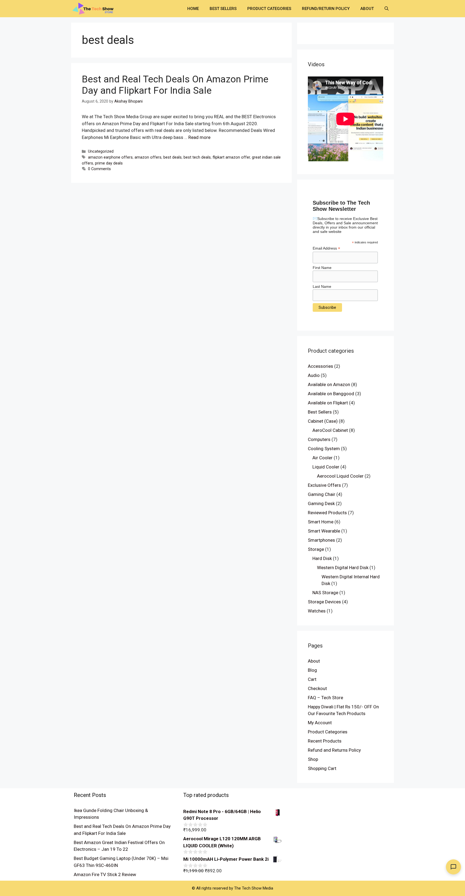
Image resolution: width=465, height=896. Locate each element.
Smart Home (320, 521)
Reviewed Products (327, 512)
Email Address (326, 248)
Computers (319, 439)
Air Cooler (322, 457)
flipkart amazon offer (231, 157)
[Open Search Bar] (386, 9)
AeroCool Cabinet (330, 430)
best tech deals (197, 157)
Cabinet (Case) (323, 421)
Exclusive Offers (324, 485)
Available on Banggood (331, 393)
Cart (312, 679)
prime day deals (109, 163)
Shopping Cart (322, 768)
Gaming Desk (321, 503)
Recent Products (324, 741)
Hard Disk (322, 558)
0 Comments (99, 169)
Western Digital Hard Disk (342, 567)
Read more (199, 137)
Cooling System (324, 448)
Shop (313, 759)
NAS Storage (325, 592)
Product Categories (269, 8)
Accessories (320, 366)
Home (193, 8)
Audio (314, 375)
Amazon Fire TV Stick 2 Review (105, 874)
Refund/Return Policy (326, 8)
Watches (317, 611)
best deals (172, 157)
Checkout (317, 688)
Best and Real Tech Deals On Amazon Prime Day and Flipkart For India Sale (175, 85)
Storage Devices (324, 601)
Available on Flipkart (328, 402)
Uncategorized (101, 151)
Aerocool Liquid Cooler (340, 476)
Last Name (322, 286)
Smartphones (321, 540)
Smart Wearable (324, 531)
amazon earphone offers (110, 157)
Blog (312, 670)
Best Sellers (223, 8)
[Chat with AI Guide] (453, 866)
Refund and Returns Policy (334, 750)
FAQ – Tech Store (325, 697)
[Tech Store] (95, 8)
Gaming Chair (321, 494)
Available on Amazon (329, 384)
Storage (316, 549)
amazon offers (148, 157)
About (367, 8)
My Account (320, 722)
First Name (322, 267)
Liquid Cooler (325, 467)
